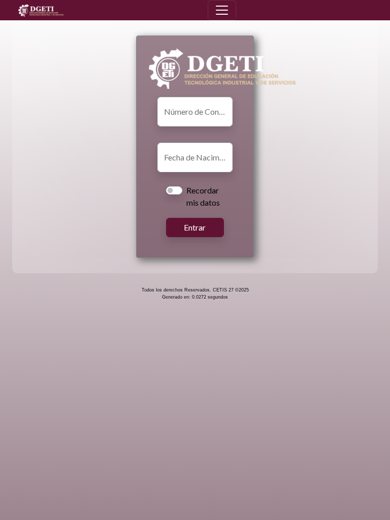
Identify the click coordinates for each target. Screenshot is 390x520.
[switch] (174, 190)
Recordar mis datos (203, 196)
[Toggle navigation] (222, 10)
